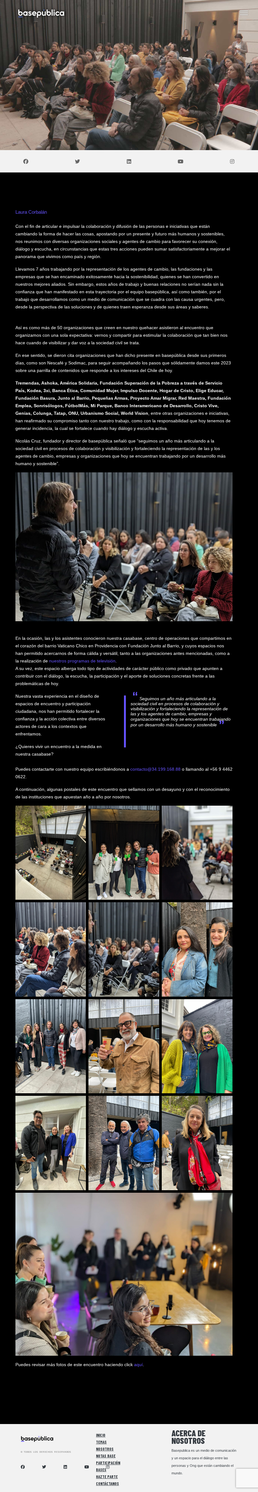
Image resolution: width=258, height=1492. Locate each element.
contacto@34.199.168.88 (155, 769)
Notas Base (105, 1456)
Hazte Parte (107, 1477)
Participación (108, 1463)
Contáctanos (107, 1483)
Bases (101, 1470)
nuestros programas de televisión (82, 660)
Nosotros (105, 1449)
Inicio (100, 1435)
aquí (138, 1364)
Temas (101, 1442)
